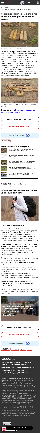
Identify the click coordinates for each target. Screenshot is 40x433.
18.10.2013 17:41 (5, 8)
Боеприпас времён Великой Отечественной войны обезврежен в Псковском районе (22, 161)
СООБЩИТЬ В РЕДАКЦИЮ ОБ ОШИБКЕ (15, 373)
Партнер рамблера (17, 423)
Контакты (22, 370)
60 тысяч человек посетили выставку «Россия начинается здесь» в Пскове (17, 308)
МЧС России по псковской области (13, 48)
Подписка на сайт (8, 370)
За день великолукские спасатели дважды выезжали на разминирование (21, 149)
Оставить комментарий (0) (20, 126)
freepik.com (5, 222)
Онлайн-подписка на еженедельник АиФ (18, 367)
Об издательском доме (10, 362)
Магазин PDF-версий (18, 365)
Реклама (4, 365)
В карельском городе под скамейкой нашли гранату (18, 111)
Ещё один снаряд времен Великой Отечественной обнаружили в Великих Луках (22, 167)
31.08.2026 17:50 (6, 184)
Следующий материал (19, 428)
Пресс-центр (27, 362)
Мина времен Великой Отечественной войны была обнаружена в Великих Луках (22, 173)
